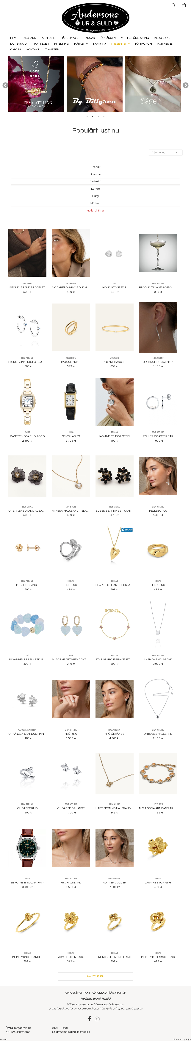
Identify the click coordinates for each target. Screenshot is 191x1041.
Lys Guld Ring (71, 362)
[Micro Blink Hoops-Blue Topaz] (27, 327)
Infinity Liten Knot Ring (114, 957)
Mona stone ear (114, 287)
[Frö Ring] (71, 699)
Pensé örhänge (27, 585)
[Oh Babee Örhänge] (71, 774)
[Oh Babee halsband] (158, 699)
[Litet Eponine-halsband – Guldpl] (115, 774)
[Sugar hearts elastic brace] (27, 625)
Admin (3, 1039)
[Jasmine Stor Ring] (158, 848)
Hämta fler (95, 976)
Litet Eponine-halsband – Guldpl (120, 808)
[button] (165, 153)
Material (95, 181)
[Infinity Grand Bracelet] (27, 253)
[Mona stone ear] (115, 253)
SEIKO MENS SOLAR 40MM (27, 882)
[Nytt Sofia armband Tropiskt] (158, 774)
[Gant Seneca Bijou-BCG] (27, 402)
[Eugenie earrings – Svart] (115, 476)
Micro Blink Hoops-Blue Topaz (30, 362)
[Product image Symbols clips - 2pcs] (158, 253)
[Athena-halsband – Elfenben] (71, 476)
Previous (5, 85)
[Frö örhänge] (115, 699)
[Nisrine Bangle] (115, 327)
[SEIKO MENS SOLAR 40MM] (27, 848)
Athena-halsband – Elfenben (73, 510)
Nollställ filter (95, 210)
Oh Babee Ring (27, 808)
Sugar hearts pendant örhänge (76, 659)
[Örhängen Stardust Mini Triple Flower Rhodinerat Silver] (27, 699)
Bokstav (95, 174)
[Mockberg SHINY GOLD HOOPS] (71, 253)
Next (185, 85)
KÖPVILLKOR (100, 992)
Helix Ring (158, 585)
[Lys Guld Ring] (71, 327)
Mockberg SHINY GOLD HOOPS (73, 287)
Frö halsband (71, 882)
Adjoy (188, 1039)
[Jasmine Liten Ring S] (71, 922)
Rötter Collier (114, 882)
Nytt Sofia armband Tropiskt (161, 808)
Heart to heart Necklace (115, 585)
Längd (95, 188)
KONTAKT (83, 992)
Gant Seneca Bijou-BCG (27, 436)
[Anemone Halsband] (158, 625)
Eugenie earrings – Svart (114, 510)
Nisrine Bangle (114, 362)
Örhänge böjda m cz (158, 362)
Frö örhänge (114, 733)
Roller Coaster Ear (158, 436)
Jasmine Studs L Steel (114, 436)
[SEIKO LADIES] (71, 402)
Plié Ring (71, 585)
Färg (95, 195)
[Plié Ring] (71, 550)
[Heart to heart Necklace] (115, 550)
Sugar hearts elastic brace (29, 659)
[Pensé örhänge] (27, 550)
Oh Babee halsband (158, 733)
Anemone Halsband (158, 659)
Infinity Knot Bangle (27, 957)
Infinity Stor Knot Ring (158, 957)
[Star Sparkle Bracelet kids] (115, 625)
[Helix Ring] (158, 550)
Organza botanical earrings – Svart (36, 510)
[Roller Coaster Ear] (158, 402)
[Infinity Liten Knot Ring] (115, 922)
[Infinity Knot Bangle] (27, 922)
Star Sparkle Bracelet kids (116, 659)
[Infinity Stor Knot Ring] (158, 922)
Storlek (96, 166)
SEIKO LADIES (71, 436)
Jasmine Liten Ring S (71, 957)
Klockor (161, 38)
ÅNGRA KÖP (118, 992)
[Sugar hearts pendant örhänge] (71, 625)
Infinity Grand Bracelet (27, 287)
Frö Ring (71, 733)
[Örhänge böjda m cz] (158, 327)
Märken (80, 43)
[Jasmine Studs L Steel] (115, 402)
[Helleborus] (158, 476)
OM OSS (70, 992)
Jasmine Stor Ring (158, 882)
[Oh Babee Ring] (27, 774)
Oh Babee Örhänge (71, 808)
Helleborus (158, 510)
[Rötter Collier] (115, 848)
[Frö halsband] (71, 848)
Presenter (119, 43)
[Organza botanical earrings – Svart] (27, 476)
